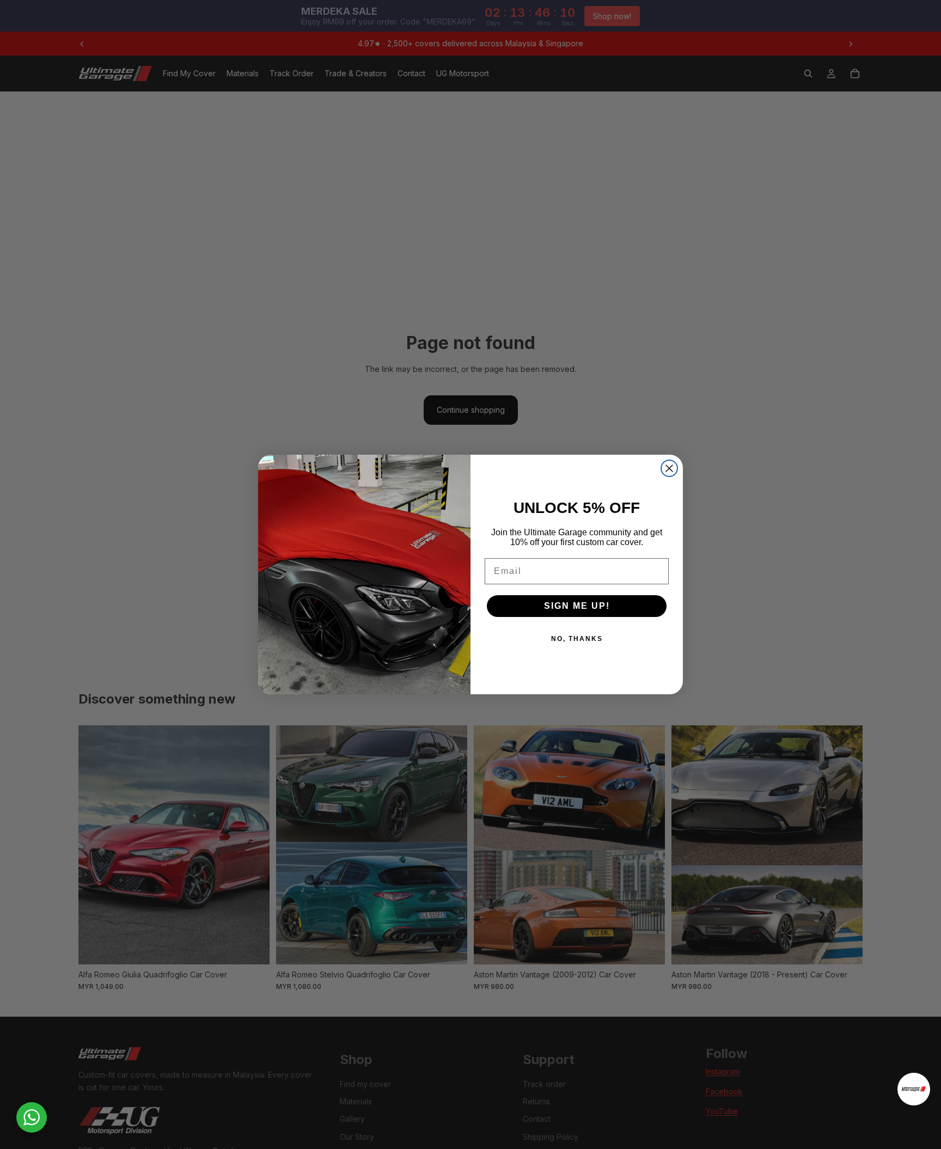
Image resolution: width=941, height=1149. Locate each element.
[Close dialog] (669, 468)
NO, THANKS (577, 639)
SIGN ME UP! (577, 605)
